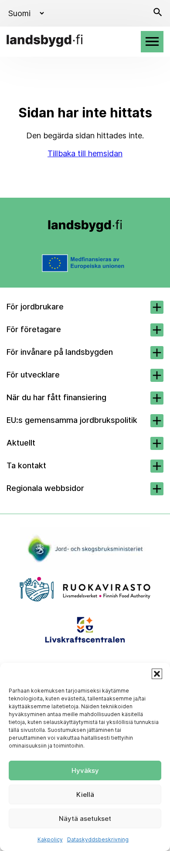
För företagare (34, 329)
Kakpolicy (50, 839)
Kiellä (85, 794)
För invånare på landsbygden (60, 352)
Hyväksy (85, 770)
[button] (157, 673)
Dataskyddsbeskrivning (98, 839)
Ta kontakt (26, 465)
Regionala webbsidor (45, 488)
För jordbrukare (35, 306)
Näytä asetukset (85, 818)
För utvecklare (33, 374)
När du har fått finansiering (56, 397)
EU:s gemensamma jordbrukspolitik (72, 420)
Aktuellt (21, 442)
